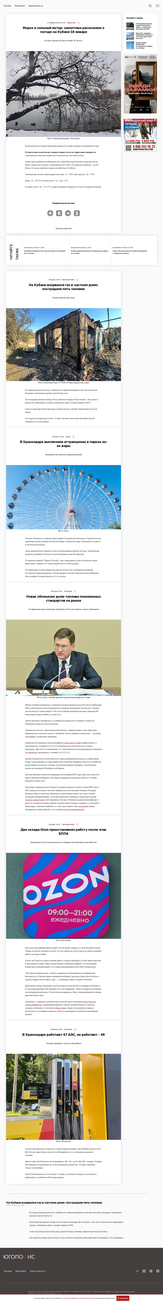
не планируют (31, 752)
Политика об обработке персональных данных (114, 1292)
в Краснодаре (60, 1008)
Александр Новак (73, 743)
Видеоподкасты (35, 6)
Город (68, 437)
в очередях (84, 806)
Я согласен (123, 1298)
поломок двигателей (34, 800)
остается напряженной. (73, 809)
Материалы (20, 6)
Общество (71, 23)
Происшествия (68, 280)
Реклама (7, 6)
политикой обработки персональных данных (79, 1298)
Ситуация (68, 591)
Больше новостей (63, 228)
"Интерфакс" (30, 737)
